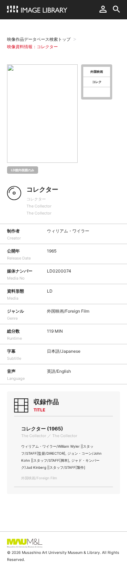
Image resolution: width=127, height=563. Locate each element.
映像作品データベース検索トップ (39, 39)
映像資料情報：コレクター (32, 46)
